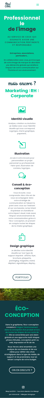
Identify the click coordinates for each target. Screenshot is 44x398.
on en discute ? (22, 370)
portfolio (22, 277)
